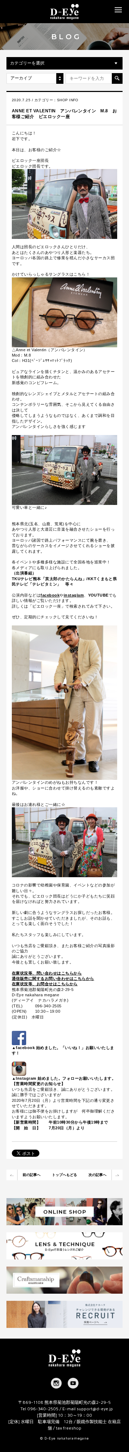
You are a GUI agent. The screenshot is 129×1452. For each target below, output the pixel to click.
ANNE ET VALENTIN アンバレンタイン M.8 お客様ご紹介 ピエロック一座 (64, 113)
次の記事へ (97, 1175)
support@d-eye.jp (95, 1408)
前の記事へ (31, 1175)
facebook (49, 595)
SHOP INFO (67, 100)
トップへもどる (64, 1175)
